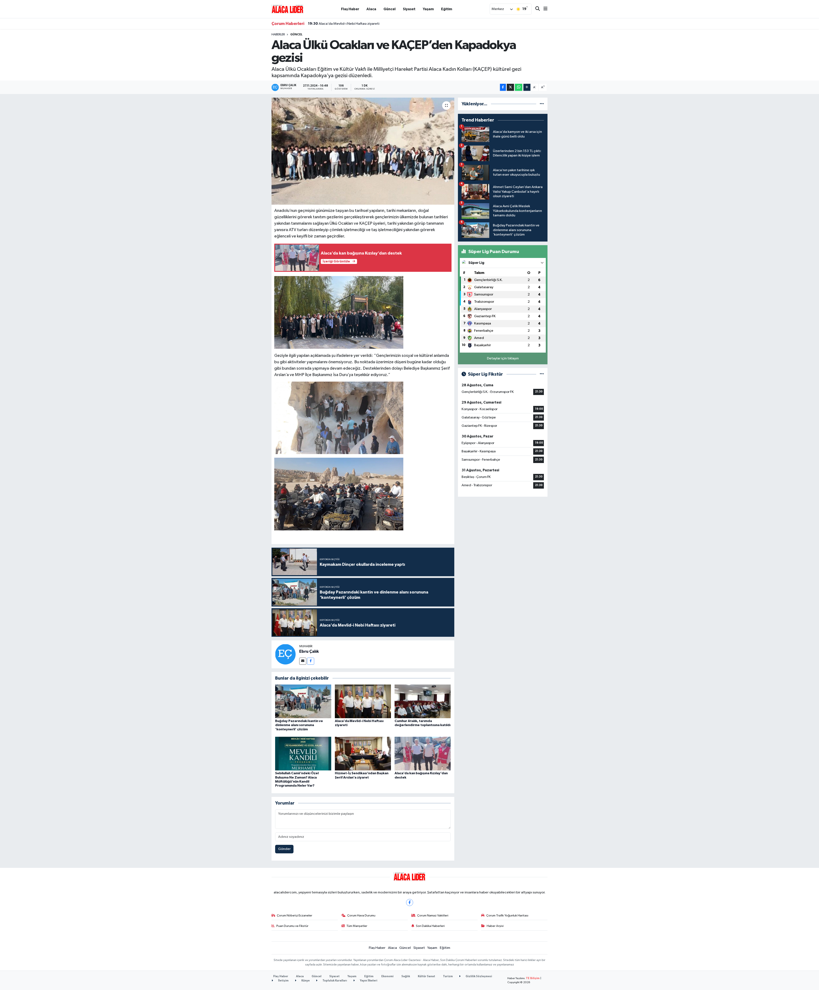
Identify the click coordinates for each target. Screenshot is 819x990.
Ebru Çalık (309, 651)
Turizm (448, 976)
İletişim (283, 980)
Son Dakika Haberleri (430, 926)
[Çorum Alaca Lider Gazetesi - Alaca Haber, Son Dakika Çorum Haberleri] (287, 8)
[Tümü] (542, 104)
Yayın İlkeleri (368, 980)
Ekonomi (387, 976)
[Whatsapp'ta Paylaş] (518, 87)
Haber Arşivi (495, 926)
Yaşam (428, 9)
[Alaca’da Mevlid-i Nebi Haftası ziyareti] (363, 701)
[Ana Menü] (543, 9)
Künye (305, 980)
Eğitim (446, 9)
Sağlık (405, 976)
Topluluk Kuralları (334, 980)
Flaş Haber (350, 9)
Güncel (389, 9)
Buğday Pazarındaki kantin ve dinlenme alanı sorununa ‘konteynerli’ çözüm (299, 725)
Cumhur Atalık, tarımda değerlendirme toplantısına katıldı (359, 26)
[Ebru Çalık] (285, 654)
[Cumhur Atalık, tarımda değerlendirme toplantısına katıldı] (423, 701)
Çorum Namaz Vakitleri (432, 915)
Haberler (278, 34)
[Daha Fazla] (526, 87)
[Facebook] (310, 661)
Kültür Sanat (426, 976)
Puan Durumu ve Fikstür (292, 926)
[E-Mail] (302, 661)
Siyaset (409, 9)
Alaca (371, 9)
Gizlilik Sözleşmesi (478, 976)
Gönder (284, 849)
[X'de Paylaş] (510, 87)
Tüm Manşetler (356, 926)
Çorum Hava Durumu (361, 915)
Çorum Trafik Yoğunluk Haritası (507, 915)
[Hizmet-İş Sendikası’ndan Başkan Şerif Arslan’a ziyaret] (363, 753)
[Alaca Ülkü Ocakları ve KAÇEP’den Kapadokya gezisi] (363, 151)
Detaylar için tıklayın (503, 358)
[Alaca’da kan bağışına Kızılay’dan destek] (423, 753)
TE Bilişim (533, 978)
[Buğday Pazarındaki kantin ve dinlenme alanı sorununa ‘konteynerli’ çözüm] (303, 701)
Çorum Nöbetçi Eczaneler (294, 915)
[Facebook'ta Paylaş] (503, 87)
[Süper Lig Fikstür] (542, 374)
